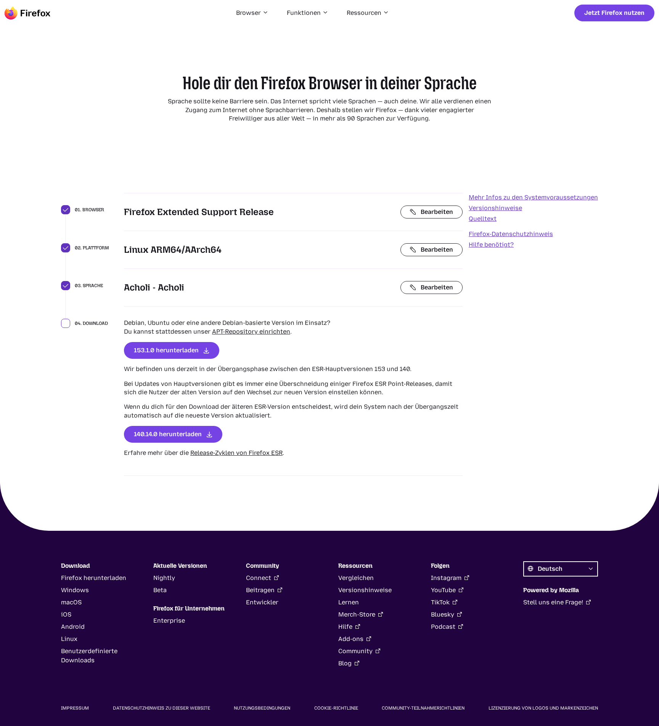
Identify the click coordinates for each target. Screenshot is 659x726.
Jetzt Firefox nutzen (614, 12)
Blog (345, 663)
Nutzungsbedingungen (262, 708)
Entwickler (262, 602)
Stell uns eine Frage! (553, 602)
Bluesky (442, 614)
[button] (252, 13)
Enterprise (169, 620)
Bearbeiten (437, 211)
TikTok (440, 602)
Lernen (348, 602)
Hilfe (345, 626)
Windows (75, 590)
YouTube (443, 590)
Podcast (443, 626)
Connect (258, 577)
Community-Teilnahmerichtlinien (423, 708)
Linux (69, 638)
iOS (66, 614)
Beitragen (260, 590)
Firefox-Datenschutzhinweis (511, 234)
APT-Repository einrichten (251, 331)
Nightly (164, 577)
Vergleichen (356, 577)
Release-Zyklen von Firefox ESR (236, 452)
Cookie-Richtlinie (336, 708)
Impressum (75, 708)
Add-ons (350, 638)
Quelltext (483, 218)
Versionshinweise (495, 208)
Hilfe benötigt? (491, 244)
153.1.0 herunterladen (166, 350)
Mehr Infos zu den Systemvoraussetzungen (533, 197)
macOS (71, 602)
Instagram (446, 577)
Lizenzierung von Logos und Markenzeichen (543, 708)
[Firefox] (27, 13)
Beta (160, 590)
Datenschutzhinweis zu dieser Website (161, 708)
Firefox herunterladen (93, 577)
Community (355, 651)
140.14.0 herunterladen (168, 434)
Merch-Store (356, 614)
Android (73, 626)
